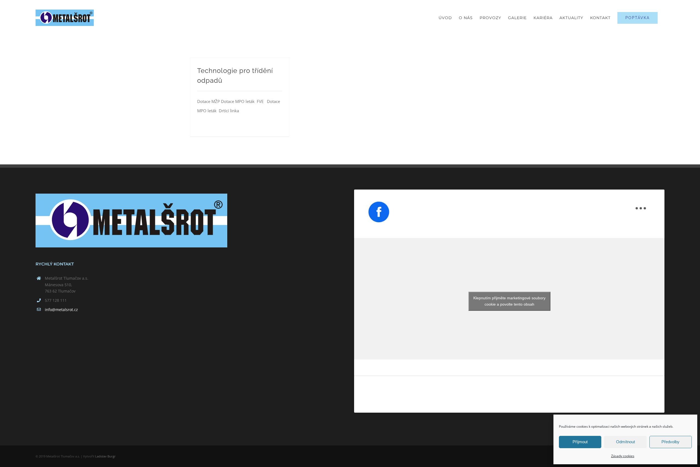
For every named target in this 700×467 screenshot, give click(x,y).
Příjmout (580, 441)
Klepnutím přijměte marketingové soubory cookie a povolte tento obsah (509, 301)
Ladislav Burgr (105, 456)
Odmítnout (625, 441)
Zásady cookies (622, 456)
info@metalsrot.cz (61, 309)
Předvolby (670, 441)
